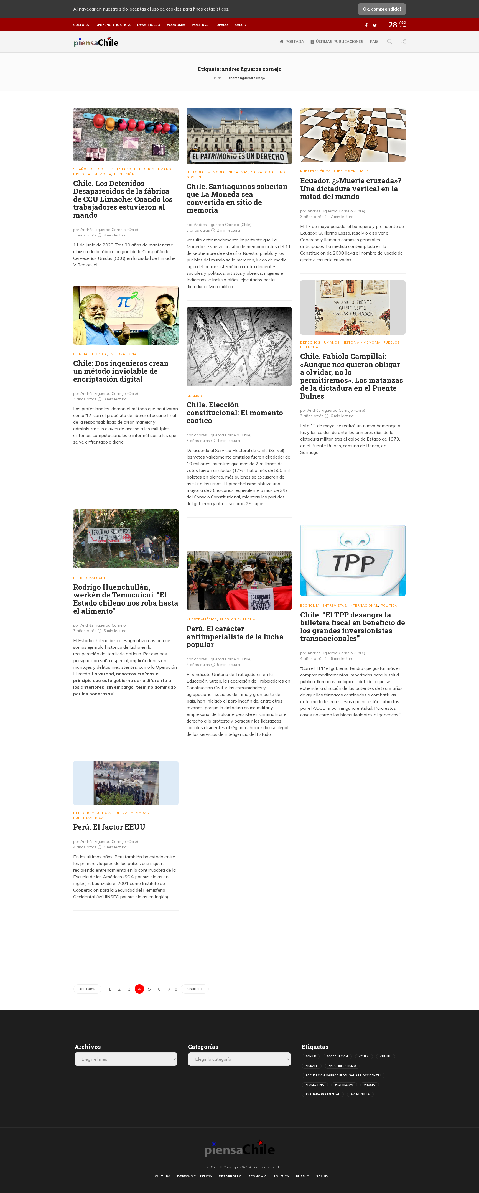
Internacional (124, 354)
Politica (200, 24)
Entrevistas (334, 605)
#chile (311, 1056)
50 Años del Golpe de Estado (102, 169)
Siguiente (195, 989)
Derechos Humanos (154, 169)
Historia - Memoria (92, 174)
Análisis (195, 396)
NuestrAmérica (315, 171)
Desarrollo (148, 24)
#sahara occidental (323, 1094)
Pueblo (221, 24)
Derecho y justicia (113, 24)
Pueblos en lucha (351, 171)
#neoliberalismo (342, 1066)
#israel (312, 1066)
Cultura (81, 24)
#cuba (364, 1056)
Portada (295, 41)
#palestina (315, 1085)
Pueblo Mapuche (89, 578)
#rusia (369, 1085)
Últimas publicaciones (339, 41)
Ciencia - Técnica (90, 354)
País (374, 41)
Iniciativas (238, 172)
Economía (176, 24)
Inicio (217, 78)
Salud (240, 24)
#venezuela (360, 1094)
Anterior (87, 989)
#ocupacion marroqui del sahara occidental (343, 1075)
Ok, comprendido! (382, 9)
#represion (344, 1085)
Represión (124, 174)
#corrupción (337, 1056)
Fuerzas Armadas (131, 813)
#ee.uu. (385, 1056)
